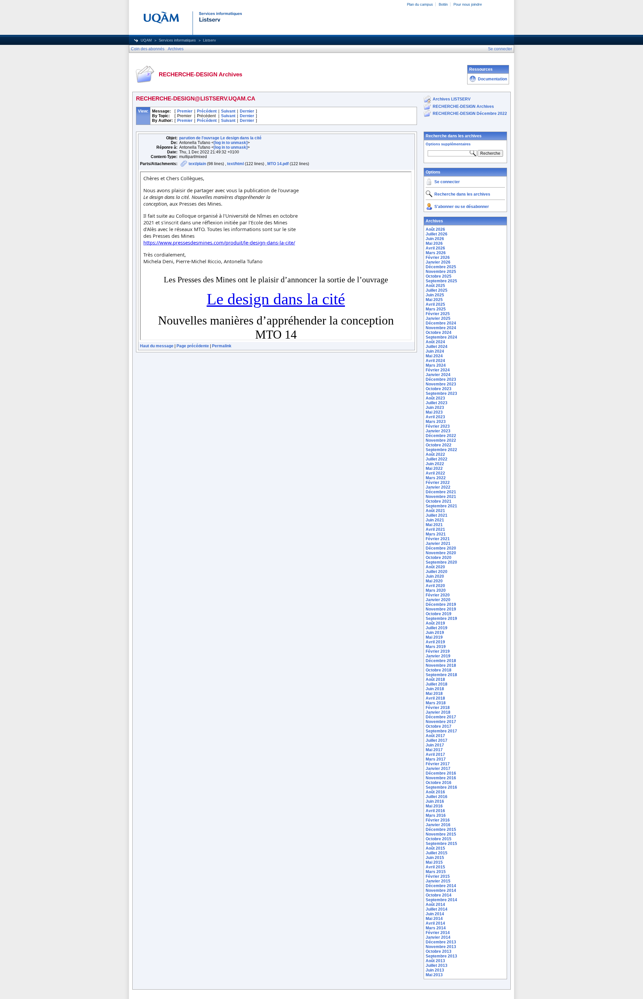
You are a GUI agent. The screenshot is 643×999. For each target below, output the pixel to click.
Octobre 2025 (438, 276)
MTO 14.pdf (278, 163)
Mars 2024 (436, 365)
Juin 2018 (435, 689)
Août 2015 (435, 848)
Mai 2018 (434, 693)
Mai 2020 (434, 581)
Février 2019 (438, 651)
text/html (235, 163)
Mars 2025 (436, 309)
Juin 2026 (435, 238)
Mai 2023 (434, 412)
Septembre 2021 (441, 506)
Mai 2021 (434, 524)
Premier (185, 111)
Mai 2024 (434, 356)
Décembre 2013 (441, 942)
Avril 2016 (435, 810)
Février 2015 (438, 876)
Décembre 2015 (441, 829)
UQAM (146, 40)
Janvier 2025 (438, 318)
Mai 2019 (434, 637)
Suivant (228, 111)
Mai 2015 (434, 862)
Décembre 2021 (441, 492)
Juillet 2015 (436, 853)
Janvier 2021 (438, 543)
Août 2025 (435, 285)
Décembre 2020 (441, 548)
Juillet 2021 (436, 515)
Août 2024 (435, 342)
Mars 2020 (436, 590)
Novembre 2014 (441, 890)
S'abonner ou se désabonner (461, 206)
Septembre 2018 (441, 674)
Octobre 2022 (438, 445)
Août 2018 (435, 679)
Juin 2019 (435, 632)
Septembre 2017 (441, 731)
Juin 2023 (435, 407)
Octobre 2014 (438, 895)
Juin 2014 (435, 914)
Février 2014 (438, 932)
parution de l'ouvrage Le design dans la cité (220, 138)
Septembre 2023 (441, 393)
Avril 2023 (435, 417)
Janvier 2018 (438, 712)
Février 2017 (438, 764)
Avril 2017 (435, 754)
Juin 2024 (435, 351)
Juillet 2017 (436, 740)
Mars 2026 (436, 253)
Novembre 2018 (441, 665)
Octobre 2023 (438, 388)
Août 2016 (435, 792)
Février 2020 (438, 595)
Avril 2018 (435, 698)
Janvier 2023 (438, 431)
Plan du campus (420, 4)
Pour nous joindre (467, 4)
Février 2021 (438, 539)
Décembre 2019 (441, 604)
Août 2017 (435, 735)
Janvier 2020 (438, 599)
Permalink (221, 346)
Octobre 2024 (438, 332)
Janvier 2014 (438, 937)
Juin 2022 (435, 463)
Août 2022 (435, 454)
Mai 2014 (434, 918)
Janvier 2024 (438, 374)
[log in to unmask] (230, 142)
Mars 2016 (436, 815)
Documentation (492, 79)
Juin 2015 (435, 857)
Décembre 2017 (441, 717)
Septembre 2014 (441, 900)
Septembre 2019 (441, 618)
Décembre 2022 (441, 435)
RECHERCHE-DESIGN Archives (463, 106)
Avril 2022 (435, 473)
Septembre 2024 (441, 337)
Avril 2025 (435, 304)
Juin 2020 (435, 576)
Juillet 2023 (436, 403)
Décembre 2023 (441, 379)
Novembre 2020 (441, 553)
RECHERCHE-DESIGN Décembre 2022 (470, 113)
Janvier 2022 (438, 487)
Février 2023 (438, 426)
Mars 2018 (436, 703)
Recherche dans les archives (454, 136)
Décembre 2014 (441, 885)
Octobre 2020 (438, 557)
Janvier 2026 (438, 262)
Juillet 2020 (436, 571)
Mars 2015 (436, 871)
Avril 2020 (435, 585)
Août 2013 (435, 960)
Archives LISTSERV (452, 99)
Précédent (207, 111)
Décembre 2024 (441, 323)
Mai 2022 (434, 468)
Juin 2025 (435, 295)
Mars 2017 (436, 759)
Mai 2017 (434, 749)
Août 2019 (435, 623)
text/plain (197, 163)
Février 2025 (438, 313)
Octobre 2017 (438, 726)
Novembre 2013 (441, 946)
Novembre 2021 (441, 496)
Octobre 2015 (438, 839)
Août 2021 (435, 510)
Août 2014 (435, 904)
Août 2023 (435, 398)
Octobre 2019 (438, 614)
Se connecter (447, 182)
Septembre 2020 (441, 562)
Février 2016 (438, 820)
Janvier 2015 (438, 881)
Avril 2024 (435, 360)
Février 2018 (438, 707)
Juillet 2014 (436, 909)
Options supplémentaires (448, 144)
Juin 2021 (435, 520)
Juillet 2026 (436, 234)
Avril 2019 (435, 642)
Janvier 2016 (438, 825)
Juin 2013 (435, 970)
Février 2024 (438, 370)
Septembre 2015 (441, 843)
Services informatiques (177, 40)
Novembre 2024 (441, 328)
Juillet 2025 (436, 290)
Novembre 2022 (441, 440)
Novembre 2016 (441, 778)
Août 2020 (435, 567)
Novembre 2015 (441, 834)
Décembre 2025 (441, 267)
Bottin (443, 4)
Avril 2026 (435, 248)
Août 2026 (435, 229)
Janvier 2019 (438, 656)
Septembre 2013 (441, 956)
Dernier (247, 111)
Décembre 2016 (441, 773)
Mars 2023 (436, 421)
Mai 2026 (434, 243)
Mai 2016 (434, 806)
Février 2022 (438, 482)
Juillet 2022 (436, 459)
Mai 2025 (434, 299)
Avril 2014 (435, 923)
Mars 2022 (436, 478)
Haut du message (156, 346)
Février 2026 (438, 257)
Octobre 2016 (438, 782)
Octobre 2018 (438, 670)
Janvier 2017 (438, 768)
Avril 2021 (435, 529)
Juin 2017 (435, 745)
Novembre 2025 (441, 271)
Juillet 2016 (436, 796)
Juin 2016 (435, 801)
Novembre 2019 (441, 609)
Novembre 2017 (441, 721)
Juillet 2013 (436, 965)
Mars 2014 (436, 928)
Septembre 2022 (441, 449)
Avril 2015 (435, 867)
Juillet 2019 (436, 628)
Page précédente (192, 346)
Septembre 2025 (441, 281)
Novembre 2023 (441, 384)
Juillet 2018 (436, 684)
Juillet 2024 (436, 346)
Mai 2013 (434, 975)
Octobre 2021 (438, 501)
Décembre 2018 (441, 660)
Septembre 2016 (441, 787)
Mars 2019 (436, 646)
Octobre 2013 (438, 951)
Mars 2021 (436, 534)
